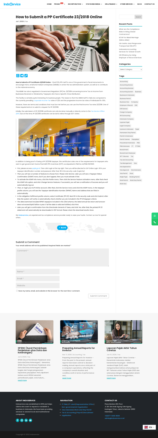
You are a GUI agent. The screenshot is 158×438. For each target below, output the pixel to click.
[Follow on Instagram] (22, 420)
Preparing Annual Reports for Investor (78, 349)
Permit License (125, 139)
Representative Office (84, 404)
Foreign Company (126, 112)
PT (132, 146)
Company (134, 102)
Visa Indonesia (136, 170)
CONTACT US (149, 4)
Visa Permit (123, 173)
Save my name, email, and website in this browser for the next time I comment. (49, 291)
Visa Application (125, 167)
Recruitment (124, 150)
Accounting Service (126, 85)
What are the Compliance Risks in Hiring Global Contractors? (129, 31)
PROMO (58, 4)
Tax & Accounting (69, 413)
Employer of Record (126, 105)
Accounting (124, 81)
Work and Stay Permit (83, 410)
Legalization (66, 415)
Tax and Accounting (126, 160)
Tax (26, 21)
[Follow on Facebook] (17, 420)
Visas (131, 173)
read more (22, 380)
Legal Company (125, 126)
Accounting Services (126, 88)
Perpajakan (135, 139)
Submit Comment (98, 296)
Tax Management (126, 163)
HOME (49, 4)
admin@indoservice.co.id (114, 418)
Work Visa (123, 184)
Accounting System (126, 92)
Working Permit (135, 177)
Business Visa (124, 102)
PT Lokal (72, 404)
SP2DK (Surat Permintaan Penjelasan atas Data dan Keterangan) (32, 350)
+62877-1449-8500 (112, 416)
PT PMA (137, 146)
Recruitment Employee (127, 153)
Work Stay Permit (135, 180)
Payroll (79, 413)
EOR (136, 105)
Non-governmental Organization (75, 407)
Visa (135, 163)
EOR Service (123, 109)
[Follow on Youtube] (30, 420)
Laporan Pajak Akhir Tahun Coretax (122, 349)
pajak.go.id (36, 168)
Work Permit (124, 180)
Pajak (137, 129)
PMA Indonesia (125, 146)
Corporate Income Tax (42, 100)
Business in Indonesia (127, 95)
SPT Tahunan (124, 156)
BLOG (139, 4)
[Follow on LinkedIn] (26, 420)
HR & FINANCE (110, 4)
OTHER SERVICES (126, 4)
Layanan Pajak (124, 122)
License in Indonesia (126, 129)
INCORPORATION (74, 4)
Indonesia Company (126, 119)
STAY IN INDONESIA (93, 4)
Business (138, 92)
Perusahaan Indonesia (127, 143)
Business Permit (125, 98)
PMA (138, 143)
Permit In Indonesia (126, 136)
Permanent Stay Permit (128, 133)
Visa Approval (124, 170)
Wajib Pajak (123, 177)
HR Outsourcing (125, 115)
